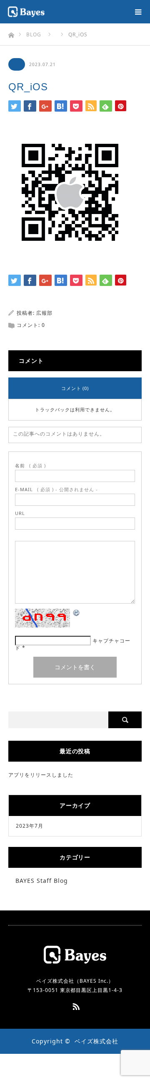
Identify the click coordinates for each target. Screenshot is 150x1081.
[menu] (138, 11)
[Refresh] (76, 614)
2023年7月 (29, 825)
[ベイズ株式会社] (45, 12)
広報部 (44, 312)
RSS (75, 1005)
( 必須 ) (30, 465)
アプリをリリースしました (40, 774)
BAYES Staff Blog (41, 881)
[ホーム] (11, 33)
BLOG (33, 34)
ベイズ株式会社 (96, 1041)
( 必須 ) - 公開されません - (56, 489)
